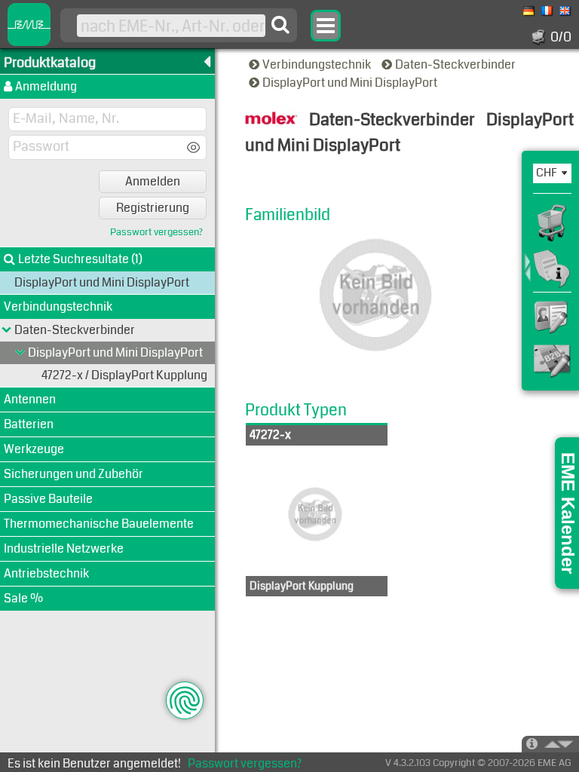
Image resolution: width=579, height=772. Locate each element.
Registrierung (152, 207)
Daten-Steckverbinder (456, 64)
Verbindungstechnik (317, 64)
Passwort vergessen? (156, 232)
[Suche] (280, 25)
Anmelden (152, 181)
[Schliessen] (20, 353)
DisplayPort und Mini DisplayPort (351, 82)
